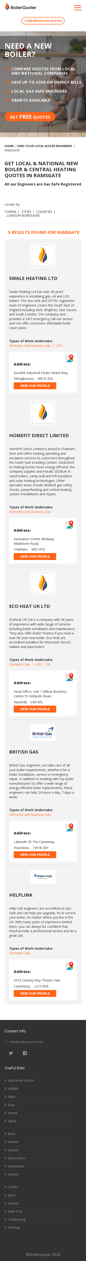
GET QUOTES (30, 116)
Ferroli (12, 1113)
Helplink (20, 895)
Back (11, 1195)
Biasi (11, 1133)
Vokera (13, 1142)
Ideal (11, 1096)
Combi (13, 1187)
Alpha (12, 1121)
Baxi (11, 1105)
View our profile (35, 385)
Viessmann (16, 1166)
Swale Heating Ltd (33, 278)
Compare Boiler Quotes (43, 21)
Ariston (13, 1174)
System (13, 1203)
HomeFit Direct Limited (39, 435)
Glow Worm (17, 1158)
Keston (13, 1150)
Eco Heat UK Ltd (29, 606)
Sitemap (14, 1227)
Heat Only (15, 1211)
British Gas (23, 752)
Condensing (16, 1219)
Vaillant (13, 1088)
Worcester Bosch (21, 1080)
